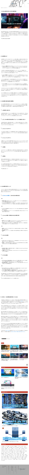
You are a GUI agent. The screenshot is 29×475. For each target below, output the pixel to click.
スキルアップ (18, 455)
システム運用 (8, 454)
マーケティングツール (10, 459)
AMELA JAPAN (8, 330)
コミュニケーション (21, 447)
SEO (14, 452)
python (15, 453)
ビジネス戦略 (21, 452)
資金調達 (6, 448)
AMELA (22, 301)
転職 (19, 448)
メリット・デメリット (12, 446)
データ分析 (2, 447)
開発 (24, 459)
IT (1, 455)
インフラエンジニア (5, 459)
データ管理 (12, 448)
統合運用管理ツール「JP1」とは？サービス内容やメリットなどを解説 (9, 425)
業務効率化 (16, 446)
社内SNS (17, 459)
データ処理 (26, 455)
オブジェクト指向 (6, 455)
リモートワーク (16, 448)
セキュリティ (25, 446)
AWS (15, 455)
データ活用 (12, 452)
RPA (5, 454)
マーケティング (19, 446)
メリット (5, 447)
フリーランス (15, 454)
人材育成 (26, 454)
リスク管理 (18, 453)
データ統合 (23, 455)
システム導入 (10, 453)
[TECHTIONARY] (14, 3)
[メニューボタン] (28, 3)
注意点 (18, 454)
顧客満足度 (2, 453)
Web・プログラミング (4, 338)
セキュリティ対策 (17, 447)
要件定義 (23, 459)
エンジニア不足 (3, 460)
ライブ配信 (14, 459)
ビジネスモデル (2, 454)
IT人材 (13, 447)
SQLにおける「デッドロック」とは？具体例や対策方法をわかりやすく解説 (10, 441)
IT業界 (7, 447)
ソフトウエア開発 (10, 447)
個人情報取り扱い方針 (12, 468)
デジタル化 (6, 452)
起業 (20, 455)
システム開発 (2, 446)
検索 (27, 364)
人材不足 (23, 454)
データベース (9, 452)
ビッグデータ (25, 448)
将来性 (23, 452)
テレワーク (9, 448)
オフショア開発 (7, 446)
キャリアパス (19, 459)
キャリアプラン (11, 454)
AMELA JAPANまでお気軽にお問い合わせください (18, 331)
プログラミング (25, 447)
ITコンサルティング (6, 453)
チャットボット (21, 453)
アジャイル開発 (22, 448)
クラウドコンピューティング (11, 455)
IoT (1, 452)
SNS (3, 452)
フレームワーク (17, 452)
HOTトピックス (8, 338)
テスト (3, 455)
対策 (1, 459)
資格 (23, 453)
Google (20, 454)
